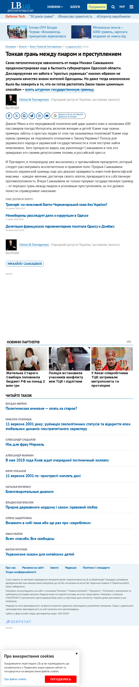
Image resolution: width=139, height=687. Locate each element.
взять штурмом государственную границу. (59, 89)
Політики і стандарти (96, 567)
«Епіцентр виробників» (114, 16)
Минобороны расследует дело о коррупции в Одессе (47, 215)
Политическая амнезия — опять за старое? (41, 408)
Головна (11, 46)
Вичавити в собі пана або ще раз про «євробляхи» (48, 522)
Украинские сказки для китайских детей (40, 554)
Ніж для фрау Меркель (25, 444)
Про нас (11, 567)
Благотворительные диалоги (30, 491)
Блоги (75, 7)
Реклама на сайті (33, 567)
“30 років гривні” (41, 16)
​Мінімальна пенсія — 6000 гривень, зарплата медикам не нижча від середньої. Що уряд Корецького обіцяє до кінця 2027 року (110, 38)
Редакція (70, 567)
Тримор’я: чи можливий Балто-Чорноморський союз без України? (56, 204)
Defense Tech (15, 16)
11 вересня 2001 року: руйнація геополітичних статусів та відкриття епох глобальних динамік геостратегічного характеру (68, 426)
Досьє (73, 20)
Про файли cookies (15, 679)
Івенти (54, 567)
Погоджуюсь (60, 679)
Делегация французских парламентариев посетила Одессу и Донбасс (60, 226)
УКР (122, 7)
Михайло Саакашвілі (25, 264)
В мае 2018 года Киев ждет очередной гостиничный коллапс (57, 460)
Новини (53, 7)
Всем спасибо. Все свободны (30, 538)
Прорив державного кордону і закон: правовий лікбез (52, 507)
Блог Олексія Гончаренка (46, 46)
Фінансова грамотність (75, 16)
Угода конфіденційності (21, 572)
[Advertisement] (70, 301)
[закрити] (76, 653)
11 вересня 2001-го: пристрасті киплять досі (43, 475)
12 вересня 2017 (73, 46)
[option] (38, 32)
